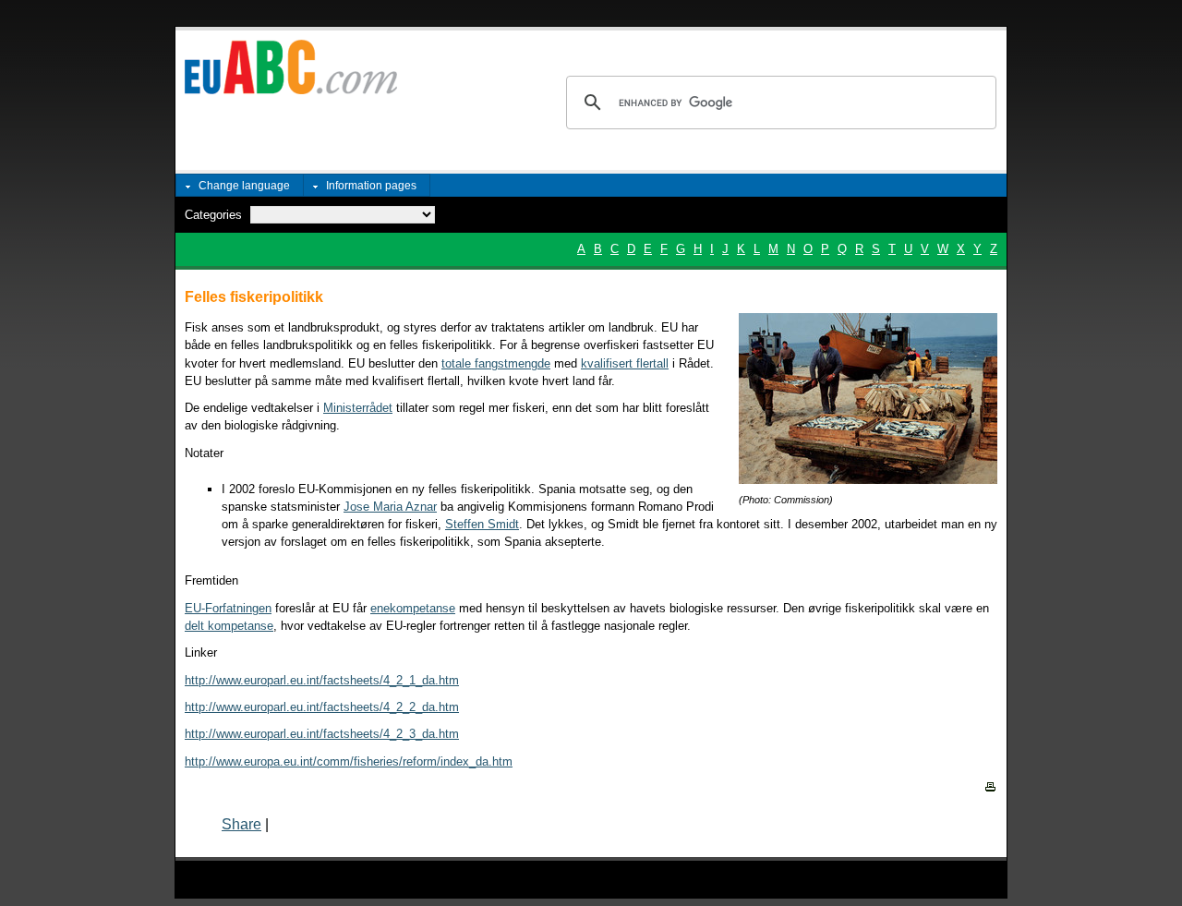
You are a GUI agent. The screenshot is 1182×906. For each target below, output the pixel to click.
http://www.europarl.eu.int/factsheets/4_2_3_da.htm (322, 734)
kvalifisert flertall (625, 363)
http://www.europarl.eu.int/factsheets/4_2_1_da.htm (322, 680)
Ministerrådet (357, 408)
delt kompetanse (229, 626)
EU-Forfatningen (228, 608)
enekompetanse (412, 608)
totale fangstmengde (495, 363)
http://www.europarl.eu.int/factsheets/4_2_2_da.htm (322, 707)
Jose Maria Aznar (390, 506)
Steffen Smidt (482, 524)
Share (241, 824)
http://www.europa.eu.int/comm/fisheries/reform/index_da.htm (349, 761)
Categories (213, 215)
